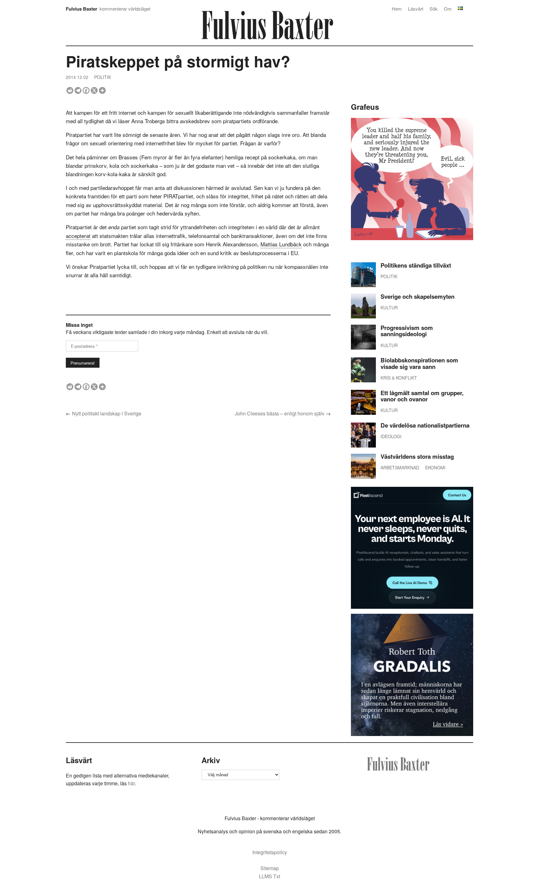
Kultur (389, 307)
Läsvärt (415, 8)
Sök (434, 8)
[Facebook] (86, 90)
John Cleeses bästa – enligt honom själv (279, 413)
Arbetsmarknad (400, 467)
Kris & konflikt (399, 378)
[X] (94, 90)
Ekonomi (435, 467)
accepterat (78, 236)
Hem (397, 8)
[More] (102, 90)
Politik (102, 77)
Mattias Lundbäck (281, 244)
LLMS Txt (269, 876)
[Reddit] (69, 90)
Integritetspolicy (269, 852)
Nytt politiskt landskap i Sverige (106, 413)
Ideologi (391, 436)
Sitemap (269, 868)
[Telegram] (78, 90)
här (131, 783)
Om (448, 8)
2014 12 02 (77, 77)
